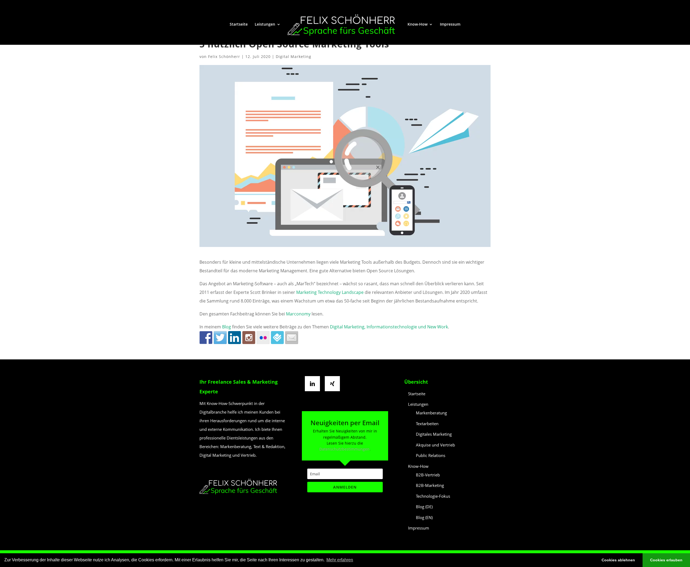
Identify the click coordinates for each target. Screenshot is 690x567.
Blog (227, 327)
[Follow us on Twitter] (220, 337)
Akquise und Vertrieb (435, 445)
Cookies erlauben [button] (666, 560)
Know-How (417, 24)
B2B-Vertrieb (428, 474)
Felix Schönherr (224, 56)
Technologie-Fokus (433, 496)
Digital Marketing (293, 56)
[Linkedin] (314, 383)
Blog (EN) (424, 517)
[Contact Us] (291, 337)
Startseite (239, 24)
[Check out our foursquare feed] (277, 337)
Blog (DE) (424, 506)
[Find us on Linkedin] (234, 337)
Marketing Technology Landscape (330, 292)
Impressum (450, 24)
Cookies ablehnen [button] (618, 560)
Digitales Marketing (434, 434)
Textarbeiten (427, 423)
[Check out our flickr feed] (263, 337)
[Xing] (334, 383)
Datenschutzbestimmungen (344, 449)
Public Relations (430, 455)
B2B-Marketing (430, 485)
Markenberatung (431, 412)
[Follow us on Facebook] (205, 337)
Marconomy (298, 314)
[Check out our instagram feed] (248, 337)
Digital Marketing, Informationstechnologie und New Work (389, 327)
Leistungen (265, 24)
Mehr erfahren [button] (339, 560)
